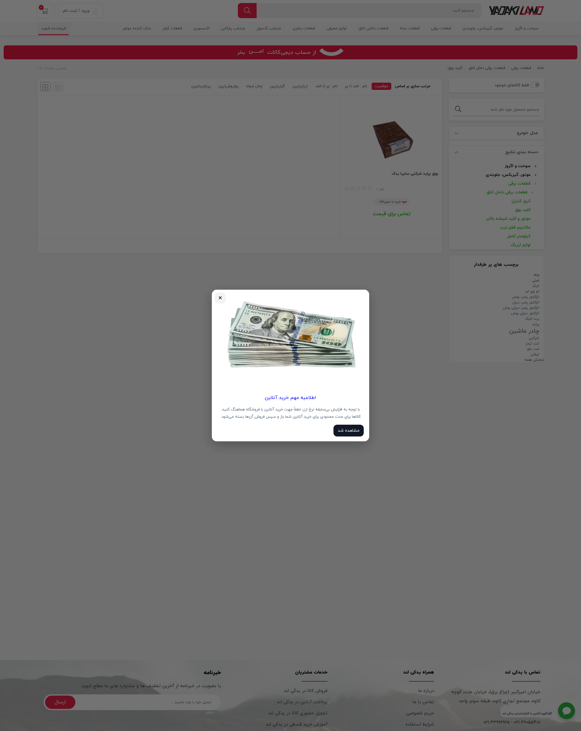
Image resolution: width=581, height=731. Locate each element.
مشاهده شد (348, 430)
